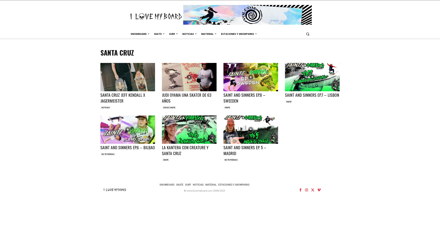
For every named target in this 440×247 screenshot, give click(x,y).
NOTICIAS (106, 108)
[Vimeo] (319, 190)
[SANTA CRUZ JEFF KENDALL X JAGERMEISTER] (127, 77)
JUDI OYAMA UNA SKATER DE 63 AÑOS (186, 98)
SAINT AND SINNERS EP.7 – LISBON (312, 95)
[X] (313, 190)
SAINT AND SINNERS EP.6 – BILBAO (127, 147)
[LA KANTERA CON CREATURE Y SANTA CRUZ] (189, 129)
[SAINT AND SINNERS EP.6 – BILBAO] (127, 129)
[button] (308, 34)
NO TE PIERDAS (108, 154)
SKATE (227, 108)
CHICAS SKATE (169, 108)
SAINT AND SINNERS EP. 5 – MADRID (244, 150)
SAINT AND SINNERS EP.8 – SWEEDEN (244, 98)
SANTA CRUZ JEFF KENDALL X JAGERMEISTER (122, 98)
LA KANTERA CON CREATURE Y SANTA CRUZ (185, 150)
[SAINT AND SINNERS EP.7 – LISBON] (312, 77)
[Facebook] (300, 190)
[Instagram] (306, 190)
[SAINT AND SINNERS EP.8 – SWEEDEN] (250, 77)
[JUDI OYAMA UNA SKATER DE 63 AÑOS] (189, 77)
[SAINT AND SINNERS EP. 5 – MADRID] (250, 129)
